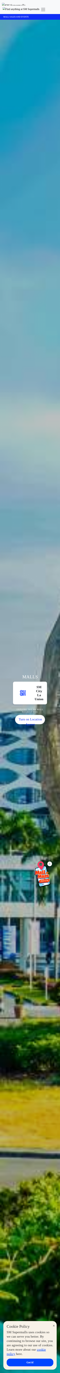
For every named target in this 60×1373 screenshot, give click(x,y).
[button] (21, 9)
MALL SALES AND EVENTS (16, 17)
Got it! (30, 1362)
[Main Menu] (43, 9)
